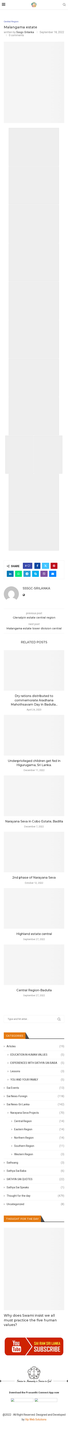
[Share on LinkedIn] (10, 574)
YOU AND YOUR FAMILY (37, 1079)
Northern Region (39, 1137)
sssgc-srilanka (25, 32)
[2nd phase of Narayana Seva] (34, 852)
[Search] (64, 4)
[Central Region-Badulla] (34, 964)
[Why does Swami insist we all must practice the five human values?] (34, 1269)
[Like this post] (28, 566)
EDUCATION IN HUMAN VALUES (37, 1054)
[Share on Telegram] (27, 574)
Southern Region (39, 1145)
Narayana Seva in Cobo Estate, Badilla (34, 821)
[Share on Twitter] (45, 566)
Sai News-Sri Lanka (35, 1104)
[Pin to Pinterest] (54, 566)
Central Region (39, 1121)
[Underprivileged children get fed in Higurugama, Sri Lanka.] (34, 735)
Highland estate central (34, 934)
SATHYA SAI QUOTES (35, 1179)
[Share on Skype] (35, 574)
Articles (35, 1046)
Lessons (37, 1071)
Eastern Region (39, 1129)
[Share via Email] (52, 574)
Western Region (39, 1154)
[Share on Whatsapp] (18, 574)
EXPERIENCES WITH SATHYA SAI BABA (37, 1062)
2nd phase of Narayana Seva (34, 877)
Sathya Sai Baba (35, 1170)
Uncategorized (35, 1204)
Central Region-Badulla (34, 990)
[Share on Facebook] (37, 566)
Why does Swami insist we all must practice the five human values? (30, 1320)
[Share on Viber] (44, 574)
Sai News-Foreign (35, 1096)
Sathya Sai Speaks (35, 1187)
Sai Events (35, 1087)
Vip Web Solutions (35, 1419)
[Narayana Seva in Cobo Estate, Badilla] (34, 795)
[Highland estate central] (34, 908)
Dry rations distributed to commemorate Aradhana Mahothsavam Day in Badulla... (34, 700)
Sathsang (35, 1162)
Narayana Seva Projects (37, 1112)
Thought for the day (35, 1195)
